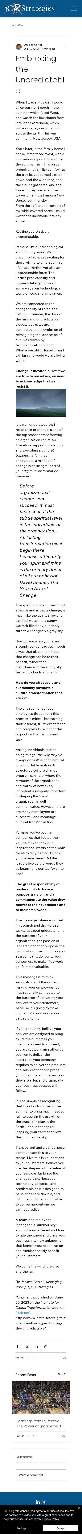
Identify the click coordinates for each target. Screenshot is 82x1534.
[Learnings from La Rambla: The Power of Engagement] (41, 1397)
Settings (21, 1528)
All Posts (17, 25)
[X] (44, 1502)
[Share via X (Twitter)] (27, 1346)
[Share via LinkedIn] (36, 1346)
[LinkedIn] (37, 1502)
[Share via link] (45, 1346)
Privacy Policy (50, 1519)
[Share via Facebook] (17, 1346)
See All (62, 1374)
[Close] (76, 1510)
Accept (60, 1528)
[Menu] (74, 9)
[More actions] (64, 47)
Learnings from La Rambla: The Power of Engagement (39, 1424)
